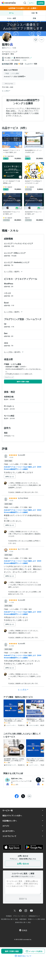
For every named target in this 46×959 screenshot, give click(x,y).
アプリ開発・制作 (26, 464)
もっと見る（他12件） (13, 352)
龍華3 (5, 44)
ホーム (11, 13)
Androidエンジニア (21, 262)
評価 (34, 18)
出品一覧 (34, 13)
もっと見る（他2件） (12, 271)
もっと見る (22, 689)
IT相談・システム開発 (11, 464)
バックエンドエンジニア (23, 243)
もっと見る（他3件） (12, 312)
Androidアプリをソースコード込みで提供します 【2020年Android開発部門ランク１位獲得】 (22, 468)
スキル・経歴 (11, 18)
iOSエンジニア (20, 253)
